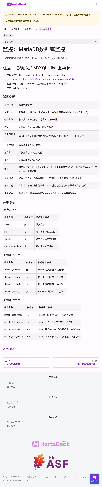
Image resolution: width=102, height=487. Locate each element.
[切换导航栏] (4, 4)
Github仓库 (12, 422)
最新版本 (27, 21)
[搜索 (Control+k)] (97, 4)
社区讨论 (11, 402)
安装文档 (11, 383)
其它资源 (11, 426)
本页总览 (8, 42)
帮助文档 (11, 387)
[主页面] (5, 29)
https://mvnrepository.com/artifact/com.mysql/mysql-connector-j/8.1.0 (41, 79)
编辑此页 (10, 348)
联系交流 (11, 407)
